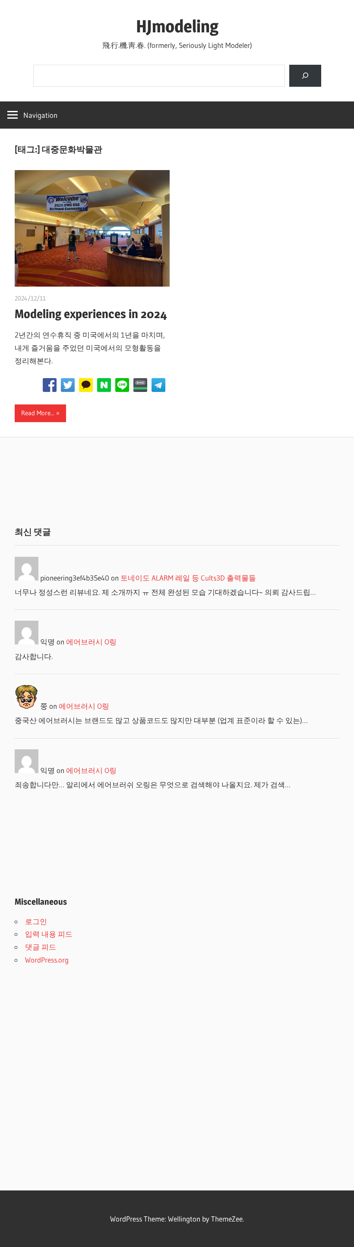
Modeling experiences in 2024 (91, 313)
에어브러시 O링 (91, 641)
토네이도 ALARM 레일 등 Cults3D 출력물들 (188, 577)
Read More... (37, 413)
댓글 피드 (40, 946)
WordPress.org (47, 959)
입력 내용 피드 (49, 933)
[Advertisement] (177, 481)
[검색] (305, 76)
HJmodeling (177, 26)
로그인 (36, 921)
